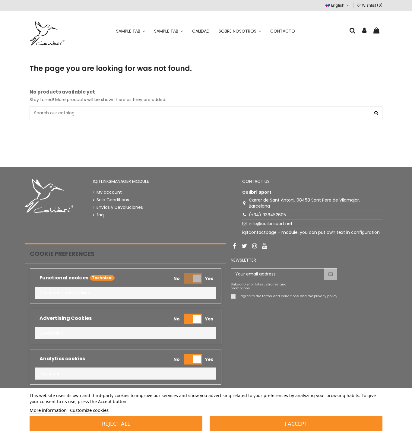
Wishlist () (371, 5)
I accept (295, 423)
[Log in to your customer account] (365, 30)
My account (109, 192)
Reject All (116, 423)
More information (48, 410)
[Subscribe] (330, 274)
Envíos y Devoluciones (120, 207)
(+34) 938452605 (267, 215)
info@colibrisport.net (271, 224)
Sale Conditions (113, 200)
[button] (125, 293)
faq (100, 215)
